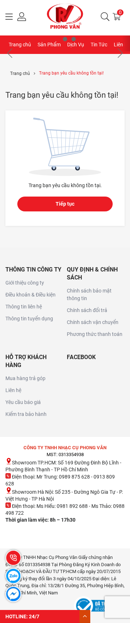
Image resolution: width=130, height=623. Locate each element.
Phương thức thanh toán (94, 334)
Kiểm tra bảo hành (26, 414)
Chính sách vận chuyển (92, 322)
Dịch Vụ (75, 44)
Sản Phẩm (49, 44)
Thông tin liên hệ (23, 307)
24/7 (34, 616)
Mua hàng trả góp (25, 378)
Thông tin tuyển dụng (29, 318)
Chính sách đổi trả (87, 310)
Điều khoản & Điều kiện (30, 295)
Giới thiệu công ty (24, 283)
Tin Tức (99, 44)
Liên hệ (13, 390)
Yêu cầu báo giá (23, 402)
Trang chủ (20, 44)
